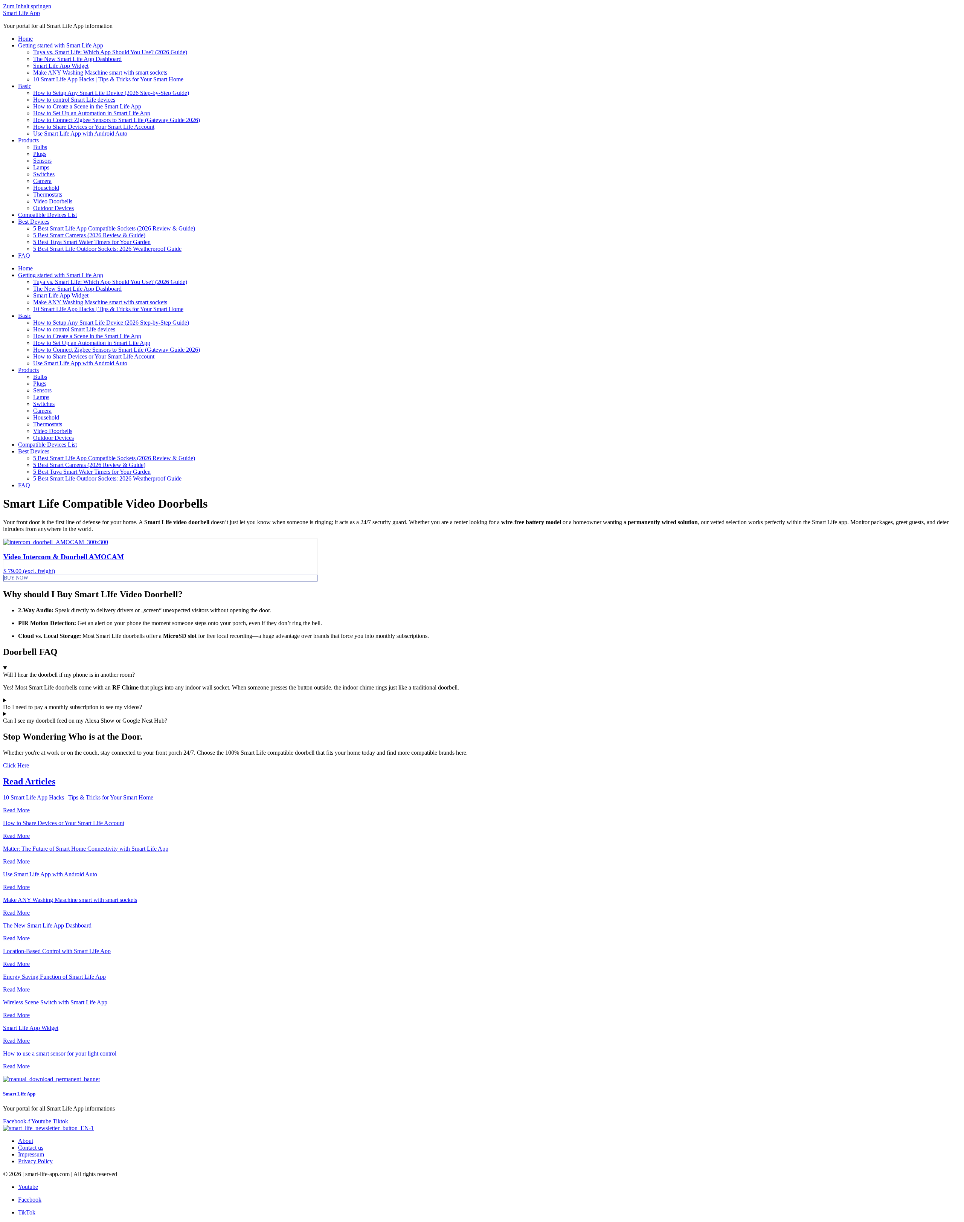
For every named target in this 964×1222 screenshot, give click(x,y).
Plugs (39, 154)
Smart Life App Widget (60, 66)
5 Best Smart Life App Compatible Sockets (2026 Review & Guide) (114, 228)
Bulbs (40, 147)
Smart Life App (21, 13)
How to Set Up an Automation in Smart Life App (91, 113)
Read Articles (29, 781)
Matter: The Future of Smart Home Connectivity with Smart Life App (85, 848)
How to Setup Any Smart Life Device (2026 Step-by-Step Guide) (111, 93)
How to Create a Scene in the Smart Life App (87, 106)
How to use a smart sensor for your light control (59, 1053)
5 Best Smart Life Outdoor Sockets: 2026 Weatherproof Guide (107, 249)
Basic (24, 86)
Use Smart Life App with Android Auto (80, 133)
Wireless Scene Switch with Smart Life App (55, 1002)
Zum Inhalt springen (27, 6)
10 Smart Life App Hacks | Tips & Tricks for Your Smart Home (108, 79)
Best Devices (33, 221)
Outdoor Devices (53, 208)
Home (25, 38)
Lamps (41, 167)
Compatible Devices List (47, 215)
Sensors (42, 160)
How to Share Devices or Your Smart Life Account (93, 127)
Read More (16, 810)
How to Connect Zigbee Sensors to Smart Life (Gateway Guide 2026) (116, 120)
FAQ (24, 255)
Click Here (16, 765)
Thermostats (47, 194)
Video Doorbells (52, 201)
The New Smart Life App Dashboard (77, 59)
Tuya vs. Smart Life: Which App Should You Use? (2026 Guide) (110, 52)
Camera (42, 181)
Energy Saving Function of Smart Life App (54, 976)
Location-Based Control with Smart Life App (57, 951)
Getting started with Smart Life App (60, 45)
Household (46, 188)
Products (28, 140)
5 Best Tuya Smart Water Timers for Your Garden (92, 242)
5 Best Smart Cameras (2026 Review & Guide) (89, 235)
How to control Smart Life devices (74, 99)
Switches (44, 174)
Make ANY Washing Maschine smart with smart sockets (100, 72)
